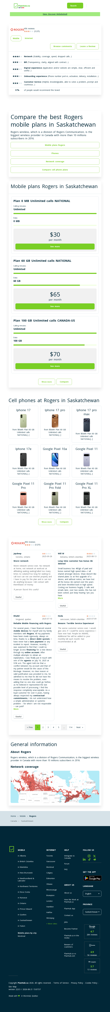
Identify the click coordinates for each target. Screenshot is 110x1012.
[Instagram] (90, 856)
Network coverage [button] (55, 161)
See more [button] (55, 246)
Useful (18, 597)
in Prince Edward (25, 909)
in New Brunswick (25, 873)
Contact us (68, 915)
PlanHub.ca (23, 983)
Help (66, 850)
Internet (51, 850)
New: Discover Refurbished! (55, 14)
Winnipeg (50, 918)
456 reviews (30, 542)
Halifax (49, 912)
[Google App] (92, 878)
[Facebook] (85, 856)
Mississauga (51, 890)
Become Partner (71, 929)
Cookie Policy (91, 983)
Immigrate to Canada (69, 857)
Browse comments (63, 46)
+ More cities (51, 924)
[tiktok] (91, 860)
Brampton (50, 895)
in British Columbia (25, 861)
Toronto (49, 856)
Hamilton (50, 907)
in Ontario (22, 903)
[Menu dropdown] (92, 6)
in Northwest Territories (28, 886)
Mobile (21, 850)
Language (88, 886)
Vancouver (50, 861)
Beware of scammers (68, 945)
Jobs (66, 922)
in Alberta (22, 856)
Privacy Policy (77, 983)
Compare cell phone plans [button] (55, 169)
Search (73, 6)
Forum (66, 864)
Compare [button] (64, 381)
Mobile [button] (16, 38)
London (49, 901)
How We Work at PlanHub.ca (71, 900)
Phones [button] (55, 153)
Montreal (21, 936)
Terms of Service (61, 983)
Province (87, 904)
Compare (64, 522)
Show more (47, 382)
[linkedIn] (85, 860)
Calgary (49, 873)
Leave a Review (87, 46)
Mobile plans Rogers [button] (55, 145)
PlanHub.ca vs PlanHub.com (70, 954)
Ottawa (49, 884)
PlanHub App (69, 908)
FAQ (65, 869)
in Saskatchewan (25, 920)
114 (70, 727)
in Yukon (21, 926)
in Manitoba (23, 867)
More (60, 598)
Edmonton (50, 878)
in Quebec (22, 915)
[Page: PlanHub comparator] (22, 5)
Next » (79, 727)
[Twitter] (95, 856)
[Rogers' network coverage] (55, 787)
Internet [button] (29, 38)
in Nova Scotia (24, 892)
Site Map (12, 986)
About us (69, 885)
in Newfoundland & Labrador (26, 879)
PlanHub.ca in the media (71, 936)
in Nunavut (22, 898)
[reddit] (96, 860)
